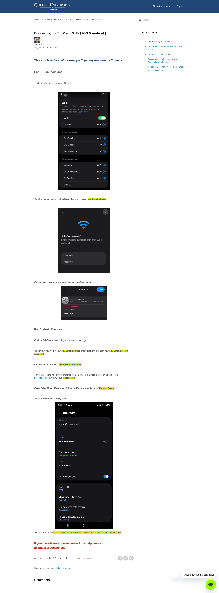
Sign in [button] (180, 6)
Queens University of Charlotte (47, 20)
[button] (60, 558)
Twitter (125, 558)
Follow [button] (39, 52)
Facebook (120, 558)
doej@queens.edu (42, 378)
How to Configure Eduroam (160, 42)
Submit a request (161, 6)
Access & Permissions (92, 20)
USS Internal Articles (72, 20)
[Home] (52, 6)
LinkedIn (131, 558)
